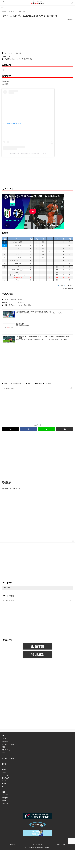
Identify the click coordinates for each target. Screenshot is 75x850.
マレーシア (31, 383)
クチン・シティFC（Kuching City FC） (14, 383)
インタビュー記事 (8, 744)
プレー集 (5, 741)
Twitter (4, 800)
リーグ (4, 753)
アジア (4, 772)
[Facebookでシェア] (28, 429)
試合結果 (39, 383)
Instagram (5, 798)
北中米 (4, 783)
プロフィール (6, 750)
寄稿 (3, 747)
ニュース (5, 738)
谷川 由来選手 (48, 383)
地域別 (4, 769)
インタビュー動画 (8, 758)
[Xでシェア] (10, 429)
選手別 (4, 764)
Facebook (5, 803)
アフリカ (5, 775)
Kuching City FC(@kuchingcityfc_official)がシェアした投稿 (28, 153)
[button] (71, 388)
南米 (3, 786)
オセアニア (5, 778)
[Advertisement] (37, 35)
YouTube (5, 795)
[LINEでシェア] (46, 429)
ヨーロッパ (5, 781)
